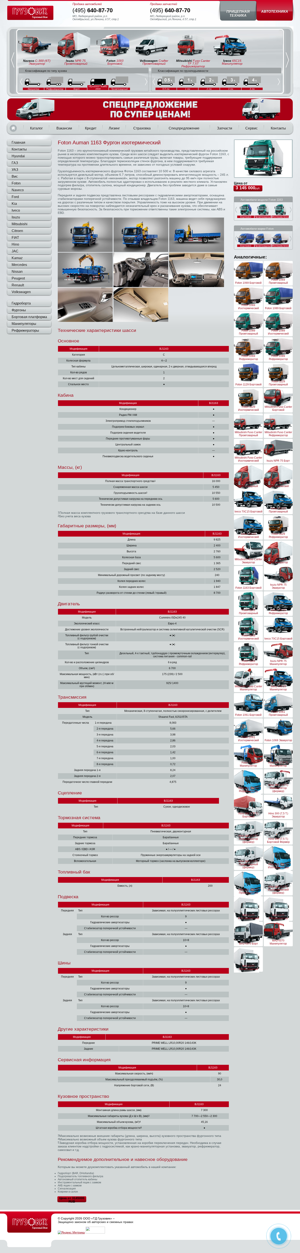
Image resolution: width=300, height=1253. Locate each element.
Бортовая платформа (29, 317)
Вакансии (64, 128)
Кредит (90, 128)
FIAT (15, 237)
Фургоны (19, 310)
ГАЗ (15, 163)
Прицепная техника (238, 13)
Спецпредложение (184, 128)
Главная (13, 128)
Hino (15, 244)
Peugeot (18, 278)
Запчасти (224, 128)
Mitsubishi (19, 224)
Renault (18, 285)
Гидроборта (21, 303)
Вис (15, 176)
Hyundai (18, 156)
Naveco (18, 190)
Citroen (17, 231)
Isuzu (16, 217)
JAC (15, 251)
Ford (15, 197)
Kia (14, 204)
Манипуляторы (24, 324)
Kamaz (17, 258)
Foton (16, 183)
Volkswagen (21, 292)
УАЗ (15, 170)
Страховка (142, 128)
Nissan (17, 271)
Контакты (278, 128)
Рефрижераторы (25, 330)
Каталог (36, 128)
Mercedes (19, 265)
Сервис (251, 128)
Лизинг (114, 128)
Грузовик (29, 1223)
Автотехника (274, 11)
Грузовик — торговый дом (30, 13)
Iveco (16, 210)
